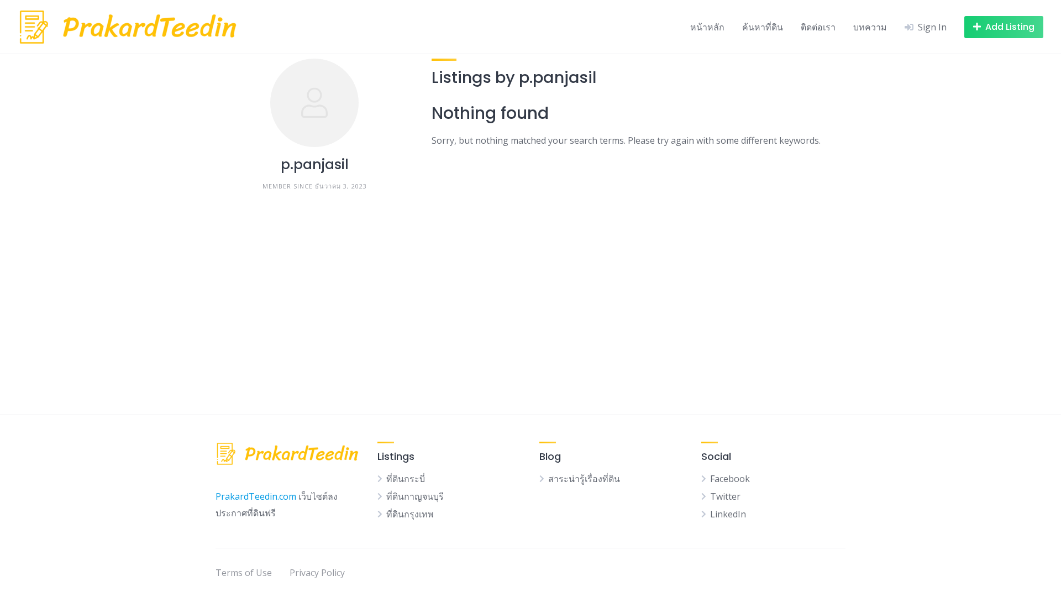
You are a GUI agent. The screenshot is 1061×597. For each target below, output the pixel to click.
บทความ (870, 27)
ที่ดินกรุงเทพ (410, 514)
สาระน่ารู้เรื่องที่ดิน (584, 479)
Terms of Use (244, 573)
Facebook (730, 479)
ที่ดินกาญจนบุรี (415, 496)
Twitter (725, 496)
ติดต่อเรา (818, 27)
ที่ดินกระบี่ (405, 479)
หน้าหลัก (707, 27)
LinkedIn (728, 514)
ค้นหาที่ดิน (762, 27)
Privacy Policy (317, 573)
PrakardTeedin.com (256, 496)
